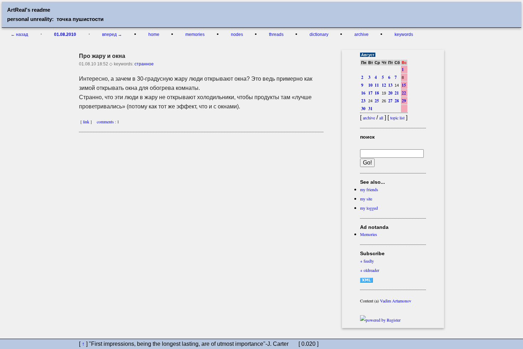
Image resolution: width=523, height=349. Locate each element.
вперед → (112, 34)
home (154, 34)
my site (366, 199)
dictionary (319, 34)
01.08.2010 (65, 34)
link (86, 121)
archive (362, 34)
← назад (19, 34)
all (381, 117)
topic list (397, 117)
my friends (369, 189)
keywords (404, 34)
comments (104, 121)
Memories (368, 234)
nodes (237, 34)
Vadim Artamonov (395, 301)
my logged (369, 208)
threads (277, 34)
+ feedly (367, 261)
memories (195, 34)
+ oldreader (369, 270)
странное (144, 63)
